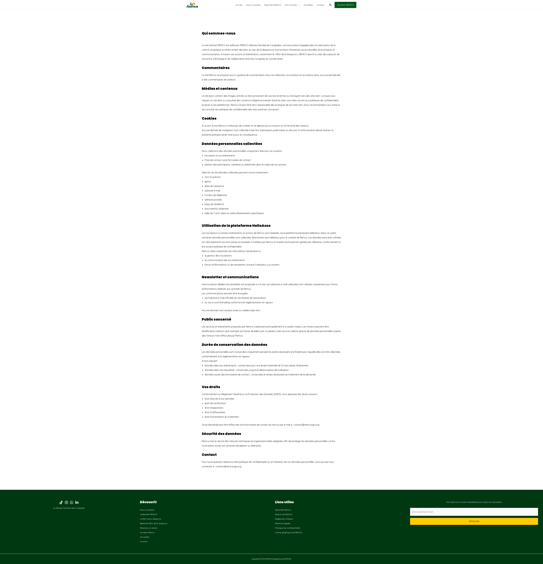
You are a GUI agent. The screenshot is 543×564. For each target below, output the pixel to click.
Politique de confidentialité (287, 528)
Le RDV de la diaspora (150, 519)
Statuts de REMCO (283, 514)
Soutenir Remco (147, 532)
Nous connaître (253, 5)
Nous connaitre (147, 510)
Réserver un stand (148, 528)
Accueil (239, 5)
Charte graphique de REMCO (288, 532)
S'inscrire (474, 521)
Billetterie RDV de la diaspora (153, 523)
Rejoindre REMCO (272, 5)
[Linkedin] (77, 502)
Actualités (308, 5)
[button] (298, 5)
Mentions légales (283, 523)
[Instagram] (66, 502)
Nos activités (291, 5)
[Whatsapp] (71, 502)
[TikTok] (61, 502)
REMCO (221, 45)
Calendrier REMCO (148, 514)
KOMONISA (287, 559)
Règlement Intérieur (284, 519)
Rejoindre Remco (283, 510)
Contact (320, 5)
